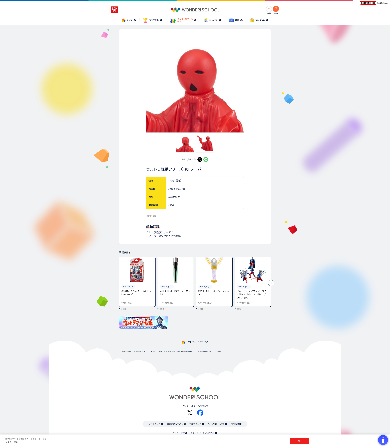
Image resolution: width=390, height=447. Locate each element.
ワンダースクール (125, 351)
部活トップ (140, 351)
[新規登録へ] (269, 9)
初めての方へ (155, 424)
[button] (271, 283)
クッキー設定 (179, 433)
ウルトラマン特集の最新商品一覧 (179, 351)
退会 (222, 424)
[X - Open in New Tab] (199, 159)
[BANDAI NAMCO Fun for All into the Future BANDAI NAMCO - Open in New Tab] (374, 3)
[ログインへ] (276, 9)
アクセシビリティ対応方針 (202, 433)
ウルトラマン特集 (155, 351)
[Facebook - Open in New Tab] (200, 412)
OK (299, 441)
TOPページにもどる (198, 342)
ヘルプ (211, 424)
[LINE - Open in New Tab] (205, 159)
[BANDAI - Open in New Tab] (114, 9)
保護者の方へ (195, 424)
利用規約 (235, 424)
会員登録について (175, 424)
